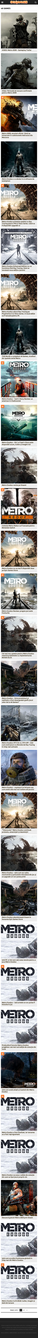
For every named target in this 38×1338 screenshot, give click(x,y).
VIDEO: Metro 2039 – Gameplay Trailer (16, 50)
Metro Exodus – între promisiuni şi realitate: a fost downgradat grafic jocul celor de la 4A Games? (17, 700)
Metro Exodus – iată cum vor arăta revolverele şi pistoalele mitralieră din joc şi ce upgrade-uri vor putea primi (19, 875)
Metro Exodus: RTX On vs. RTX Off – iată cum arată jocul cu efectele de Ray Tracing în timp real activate (18, 745)
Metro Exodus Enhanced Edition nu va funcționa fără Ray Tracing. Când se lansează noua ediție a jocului (17, 268)
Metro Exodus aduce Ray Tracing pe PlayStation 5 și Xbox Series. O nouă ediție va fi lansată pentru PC (18, 314)
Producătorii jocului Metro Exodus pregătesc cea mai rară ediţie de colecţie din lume (19, 1047)
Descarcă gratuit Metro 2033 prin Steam (17, 1218)
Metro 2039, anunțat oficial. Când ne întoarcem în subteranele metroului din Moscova (17, 135)
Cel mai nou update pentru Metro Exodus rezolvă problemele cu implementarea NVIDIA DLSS (18, 656)
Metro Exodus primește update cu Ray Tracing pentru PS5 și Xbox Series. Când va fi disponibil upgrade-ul (18, 224)
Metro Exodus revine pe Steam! (14, 485)
